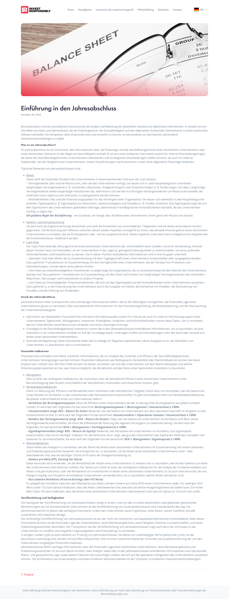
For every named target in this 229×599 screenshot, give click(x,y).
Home (71, 9)
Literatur (177, 9)
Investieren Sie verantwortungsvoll (115, 9)
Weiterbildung (146, 9)
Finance (28, 574)
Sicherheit (163, 9)
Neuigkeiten (85, 9)
